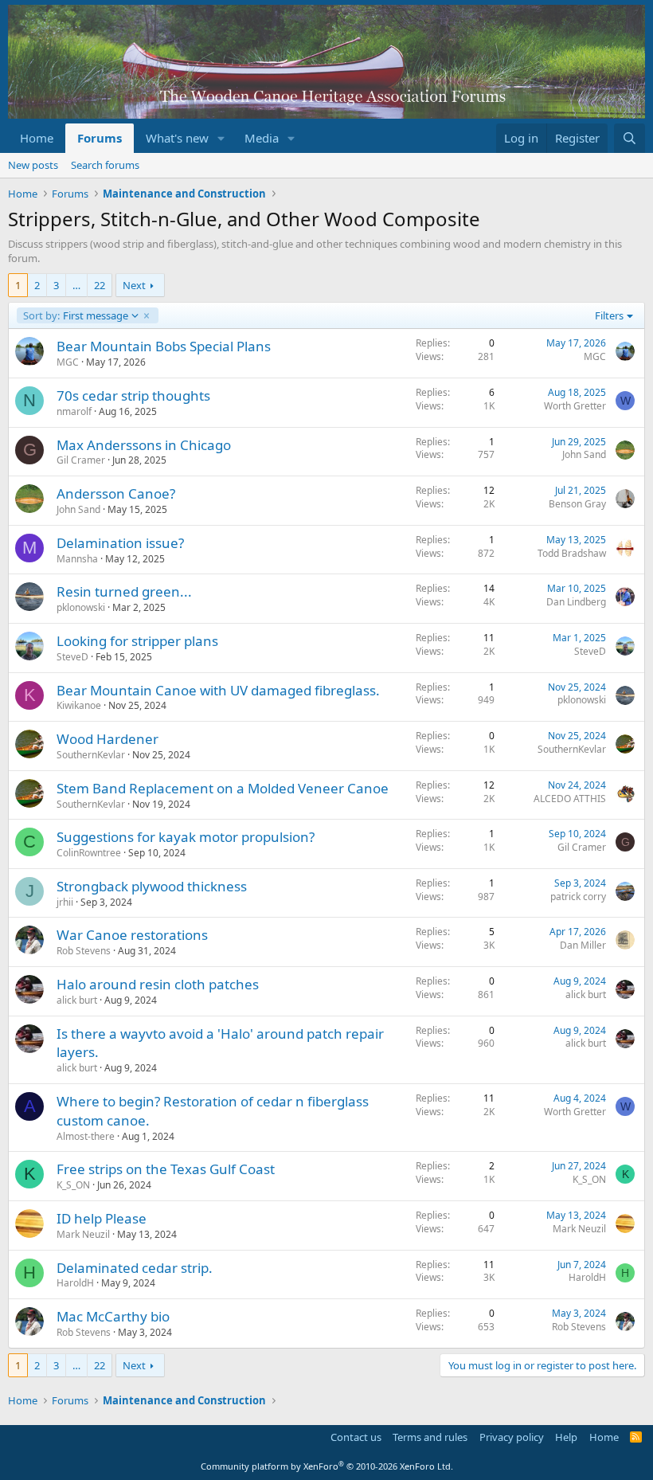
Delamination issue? (120, 543)
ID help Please (102, 1218)
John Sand (584, 454)
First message (75, 315)
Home (36, 138)
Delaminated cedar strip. (135, 1268)
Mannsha (77, 559)
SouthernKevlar (91, 755)
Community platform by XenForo (327, 1466)
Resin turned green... (124, 591)
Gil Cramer (81, 460)
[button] (221, 138)
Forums (99, 138)
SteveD (72, 657)
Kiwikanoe (79, 705)
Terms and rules (430, 1437)
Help (566, 1437)
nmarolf (74, 411)
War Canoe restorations (132, 935)
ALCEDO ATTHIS (570, 798)
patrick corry (578, 896)
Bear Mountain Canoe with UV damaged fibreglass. (218, 690)
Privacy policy (511, 1437)
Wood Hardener (107, 739)
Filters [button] (609, 315)
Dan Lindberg (576, 602)
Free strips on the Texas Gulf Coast (166, 1169)
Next (134, 285)
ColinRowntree (89, 852)
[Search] (629, 138)
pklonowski (81, 607)
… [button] (76, 285)
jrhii (65, 902)
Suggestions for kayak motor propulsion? (186, 837)
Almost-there (86, 1136)
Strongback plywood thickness (152, 886)
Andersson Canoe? (116, 493)
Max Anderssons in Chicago (144, 445)
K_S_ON (73, 1185)
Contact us (355, 1437)
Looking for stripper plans (137, 641)
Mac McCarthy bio (113, 1316)
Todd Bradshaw (572, 553)
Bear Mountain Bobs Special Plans (164, 346)
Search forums (105, 165)
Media (261, 138)
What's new (177, 138)
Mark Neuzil (83, 1234)
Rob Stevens (84, 950)
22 (99, 285)
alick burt (77, 1000)
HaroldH (75, 1283)
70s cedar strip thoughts (133, 395)
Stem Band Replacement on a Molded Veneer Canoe (223, 788)
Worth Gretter (575, 406)
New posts (33, 165)
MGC (68, 362)
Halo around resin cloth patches (158, 984)
